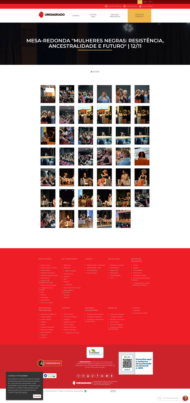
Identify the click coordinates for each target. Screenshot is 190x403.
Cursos (75, 16)
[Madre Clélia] (49, 363)
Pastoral (66, 281)
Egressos (67, 268)
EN (145, 2)
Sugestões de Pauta (72, 333)
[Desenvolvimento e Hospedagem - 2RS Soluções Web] (113, 391)
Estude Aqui (93, 16)
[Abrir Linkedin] (102, 376)
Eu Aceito (37, 396)
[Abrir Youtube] (88, 376)
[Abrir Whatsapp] (78, 376)
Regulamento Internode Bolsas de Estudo (141, 284)
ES (150, 2)
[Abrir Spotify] (107, 376)
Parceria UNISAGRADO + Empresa (141, 279)
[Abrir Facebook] (97, 376)
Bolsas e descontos (115, 16)
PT (140, 2)
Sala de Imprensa (70, 330)
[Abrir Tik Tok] (93, 376)
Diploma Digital (70, 271)
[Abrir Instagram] (83, 376)
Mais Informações (20, 392)
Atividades (68, 285)
